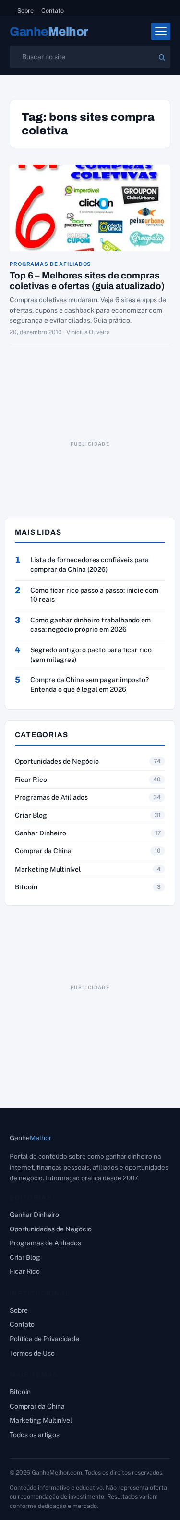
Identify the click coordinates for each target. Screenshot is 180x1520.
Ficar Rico (31, 779)
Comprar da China (43, 851)
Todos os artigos (35, 1435)
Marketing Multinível (48, 869)
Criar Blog (31, 815)
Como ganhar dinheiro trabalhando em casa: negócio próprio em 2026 (90, 625)
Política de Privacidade (44, 1339)
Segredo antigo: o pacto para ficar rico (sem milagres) (91, 654)
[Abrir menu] (160, 31)
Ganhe (49, 32)
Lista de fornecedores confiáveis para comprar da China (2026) (89, 564)
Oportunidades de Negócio (57, 761)
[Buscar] (162, 57)
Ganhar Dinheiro (40, 833)
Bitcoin (26, 887)
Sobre (25, 10)
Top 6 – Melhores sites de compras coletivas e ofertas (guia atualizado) (87, 280)
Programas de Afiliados (50, 264)
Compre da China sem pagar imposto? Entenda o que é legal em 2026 (89, 684)
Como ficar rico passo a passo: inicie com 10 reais (94, 595)
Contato (52, 10)
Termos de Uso (32, 1353)
